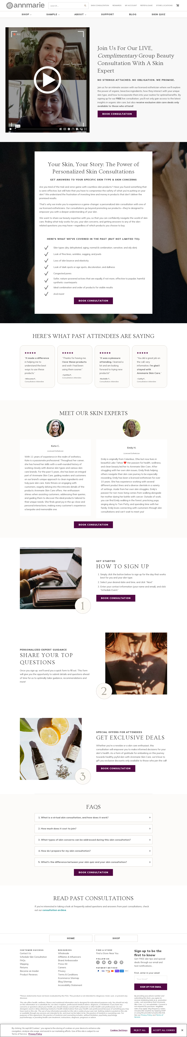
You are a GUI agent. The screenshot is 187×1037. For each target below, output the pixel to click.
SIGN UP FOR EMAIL (150, 987)
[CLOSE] (182, 1030)
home (71, 938)
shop (116, 938)
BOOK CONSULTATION (117, 113)
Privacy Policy (146, 1015)
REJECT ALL (139, 1030)
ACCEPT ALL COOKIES (164, 1030)
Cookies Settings (118, 1030)
